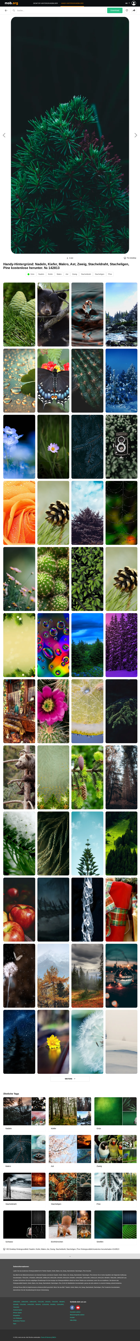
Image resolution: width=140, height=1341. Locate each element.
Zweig (74, 274)
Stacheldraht (86, 274)
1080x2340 (33, 1302)
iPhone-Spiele (17, 1312)
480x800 (62, 1302)
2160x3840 (60, 1304)
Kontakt (72, 1317)
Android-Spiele (17, 1310)
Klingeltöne (16, 1315)
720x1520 (16, 1307)
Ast (67, 274)
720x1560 (23, 1304)
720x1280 (41, 1302)
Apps (14, 1323)
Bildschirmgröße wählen (77, 1315)
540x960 (52, 1304)
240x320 (47, 1302)
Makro (59, 274)
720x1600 (55, 1302)
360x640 (38, 1304)
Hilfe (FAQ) (73, 1320)
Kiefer (50, 274)
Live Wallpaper (17, 1318)
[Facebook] (72, 1309)
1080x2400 (24, 1302)
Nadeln (41, 274)
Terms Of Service (46, 1337)
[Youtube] (78, 1309)
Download (114, 10)
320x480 (15, 1304)
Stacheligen (99, 274)
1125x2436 (45, 1304)
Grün (32, 274)
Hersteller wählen (75, 1312)
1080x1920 (16, 1302)
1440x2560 (30, 1304)
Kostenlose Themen (19, 1321)
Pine (110, 274)
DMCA (54, 1337)
